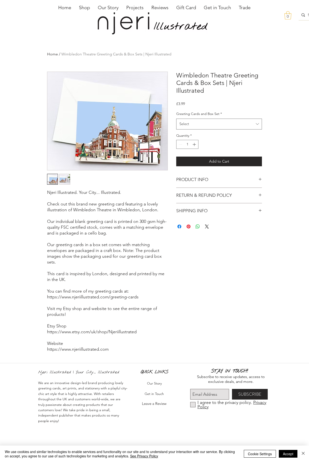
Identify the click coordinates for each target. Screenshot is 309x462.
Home (52, 54)
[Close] (303, 453)
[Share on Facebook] (179, 226)
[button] (84, 7)
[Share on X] (207, 226)
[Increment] (195, 144)
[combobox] (219, 124)
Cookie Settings (260, 453)
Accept (288, 453)
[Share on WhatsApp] (198, 226)
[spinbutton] (187, 144)
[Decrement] (180, 144)
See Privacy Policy (144, 456)
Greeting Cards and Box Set (199, 114)
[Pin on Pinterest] (188, 226)
